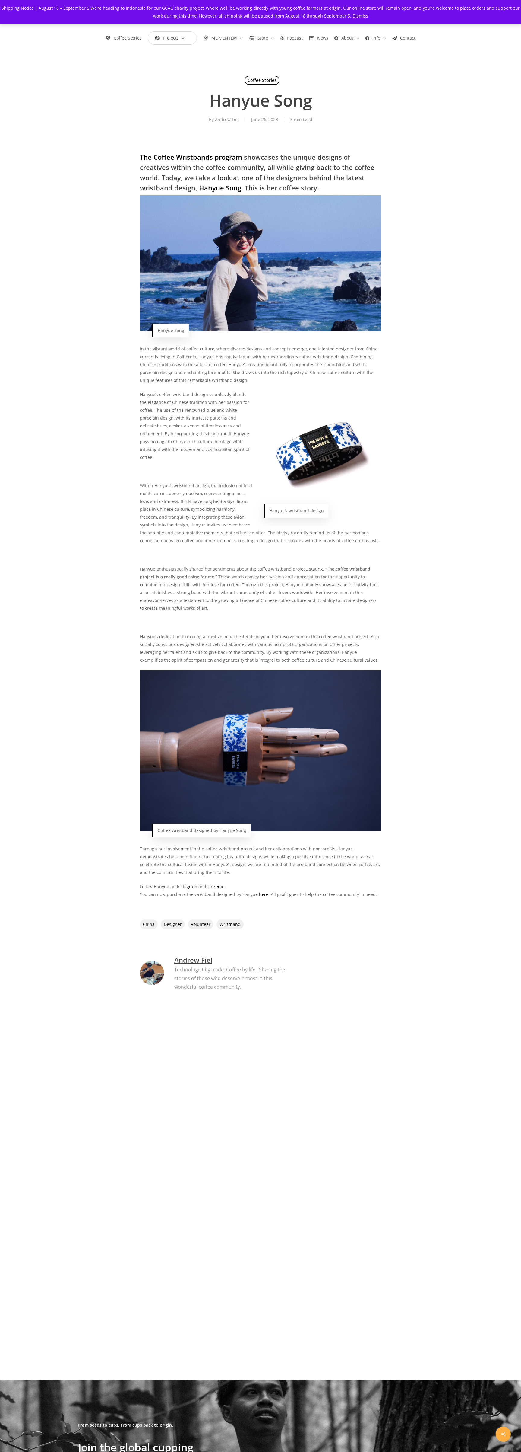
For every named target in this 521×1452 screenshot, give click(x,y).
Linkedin (216, 886)
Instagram (187, 886)
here (263, 894)
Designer (173, 924)
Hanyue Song (220, 187)
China (149, 924)
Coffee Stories (262, 80)
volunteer (200, 924)
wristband (230, 924)
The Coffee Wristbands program (191, 157)
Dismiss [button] (360, 16)
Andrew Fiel (227, 119)
